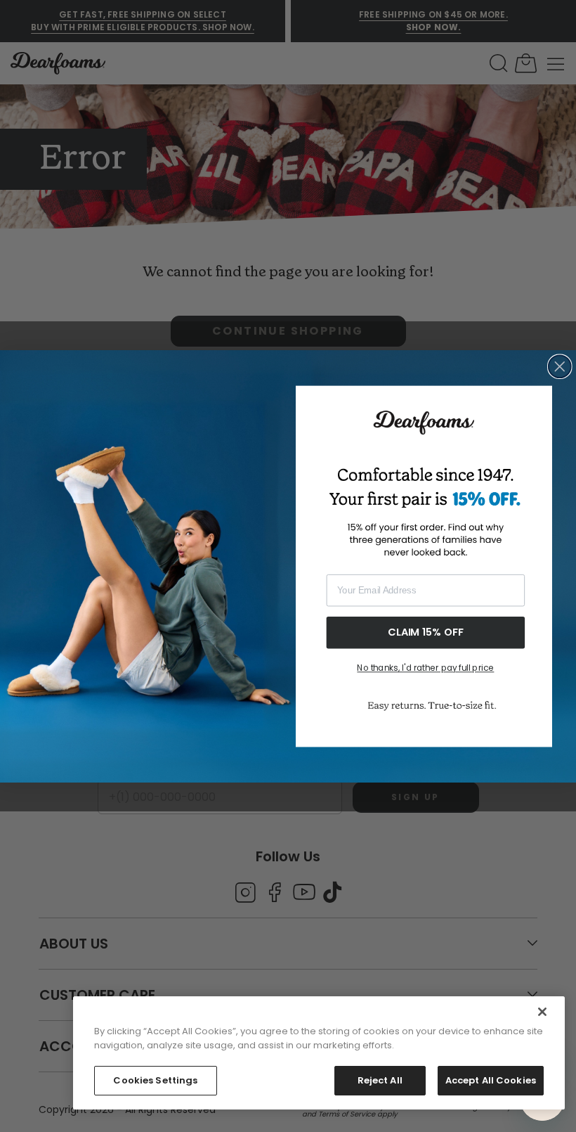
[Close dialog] (560, 366)
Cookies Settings (155, 1080)
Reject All (380, 1080)
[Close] (542, 1011)
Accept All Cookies (490, 1080)
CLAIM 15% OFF (426, 631)
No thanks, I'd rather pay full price (425, 668)
